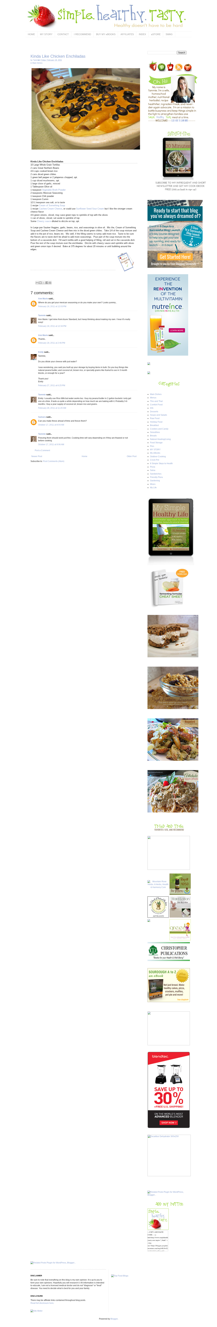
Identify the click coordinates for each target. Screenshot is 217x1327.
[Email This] (37, 282)
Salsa (152, 470)
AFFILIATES (127, 34)
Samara (42, 417)
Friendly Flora (156, 477)
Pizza (152, 467)
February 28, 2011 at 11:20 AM (52, 408)
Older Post (131, 456)
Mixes (152, 484)
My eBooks (155, 453)
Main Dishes (37, 63)
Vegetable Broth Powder (54, 190)
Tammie (42, 315)
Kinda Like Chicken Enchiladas (58, 56)
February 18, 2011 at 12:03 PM (52, 306)
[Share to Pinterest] (50, 282)
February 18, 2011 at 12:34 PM (52, 326)
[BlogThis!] (40, 282)
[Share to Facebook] (46, 282)
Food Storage (156, 442)
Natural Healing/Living (160, 439)
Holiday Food (156, 422)
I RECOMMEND (82, 34)
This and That (156, 401)
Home (84, 456)
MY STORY (46, 34)
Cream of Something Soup (52, 205)
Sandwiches (155, 474)
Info (151, 408)
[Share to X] (43, 282)
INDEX (142, 34)
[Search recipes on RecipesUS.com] (119, 1276)
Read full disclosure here (42, 1303)
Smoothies (155, 432)
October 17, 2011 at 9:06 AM (51, 444)
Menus (153, 397)
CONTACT (63, 34)
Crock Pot (154, 460)
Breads (153, 435)
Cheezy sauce (44, 221)
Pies (152, 446)
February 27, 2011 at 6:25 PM (51, 385)
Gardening (155, 480)
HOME (31, 34)
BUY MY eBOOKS (105, 34)
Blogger (114, 1319)
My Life (153, 487)
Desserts (154, 411)
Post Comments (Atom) (53, 461)
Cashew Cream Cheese (50, 208)
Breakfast (154, 425)
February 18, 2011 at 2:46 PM (51, 343)
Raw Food (155, 418)
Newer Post (36, 456)
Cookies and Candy (159, 429)
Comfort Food (156, 404)
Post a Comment (42, 450)
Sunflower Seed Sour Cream (90, 208)
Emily (41, 352)
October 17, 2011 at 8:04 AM (51, 425)
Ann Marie (43, 298)
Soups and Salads (158, 415)
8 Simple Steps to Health (161, 463)
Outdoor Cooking (158, 456)
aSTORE (156, 34)
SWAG (169, 34)
